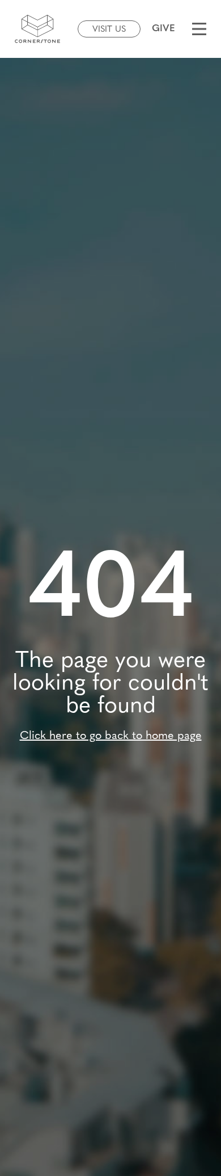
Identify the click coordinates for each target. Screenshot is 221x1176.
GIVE (163, 28)
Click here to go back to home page (111, 736)
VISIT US (109, 30)
